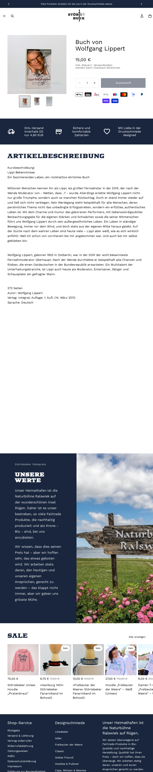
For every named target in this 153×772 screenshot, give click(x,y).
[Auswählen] (32, 669)
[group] (36, 64)
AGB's (11, 755)
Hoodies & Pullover (67, 763)
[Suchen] (12, 16)
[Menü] (4, 16)
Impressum (14, 766)
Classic (59, 751)
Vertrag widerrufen (19, 740)
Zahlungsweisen (17, 750)
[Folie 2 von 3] (37, 101)
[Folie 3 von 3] (49, 101)
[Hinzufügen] (65, 669)
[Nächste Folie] (141, 673)
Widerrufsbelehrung (20, 745)
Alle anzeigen (137, 636)
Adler (58, 738)
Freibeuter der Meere (68, 744)
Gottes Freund (64, 757)
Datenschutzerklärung (21, 761)
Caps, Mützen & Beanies (70, 770)
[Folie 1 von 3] (24, 101)
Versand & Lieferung (20, 735)
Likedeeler (61, 731)
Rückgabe (13, 730)
